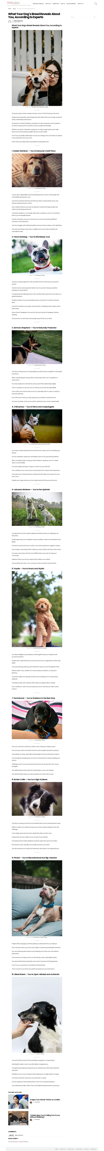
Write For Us (63, 1149)
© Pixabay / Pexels (40, 275)
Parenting (55, 3)
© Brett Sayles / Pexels (40, 365)
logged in (16, 1141)
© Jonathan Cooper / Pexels (40, 937)
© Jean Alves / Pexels (40, 188)
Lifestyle (48, 3)
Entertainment (71, 3)
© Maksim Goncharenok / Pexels (40, 107)
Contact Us (93, 1149)
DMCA (56, 1149)
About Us (80, 3)
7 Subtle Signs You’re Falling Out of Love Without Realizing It (45, 1116)
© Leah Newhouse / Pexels (40, 648)
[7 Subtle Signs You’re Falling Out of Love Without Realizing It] (18, 1118)
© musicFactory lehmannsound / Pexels (40, 444)
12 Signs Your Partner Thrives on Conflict (45, 1100)
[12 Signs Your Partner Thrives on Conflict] (18, 1102)
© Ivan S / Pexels (40, 1054)
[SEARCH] (96, 4)
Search (94, 17)
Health (63, 3)
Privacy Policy (79, 1149)
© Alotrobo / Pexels (40, 817)
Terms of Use (71, 1149)
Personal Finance (38, 3)
